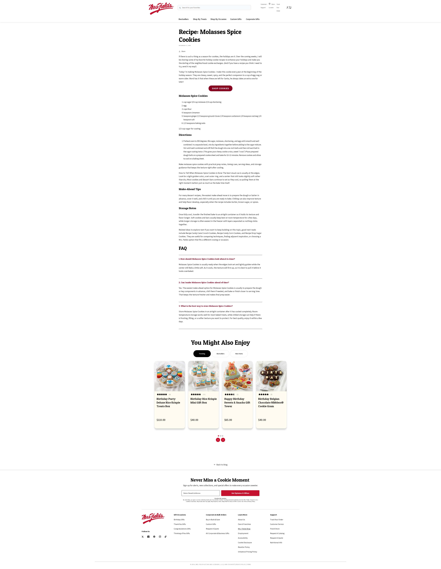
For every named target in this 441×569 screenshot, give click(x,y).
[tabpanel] (170, 394)
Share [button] (183, 51)
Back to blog (222, 464)
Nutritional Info (276, 542)
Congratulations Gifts (182, 529)
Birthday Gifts (179, 519)
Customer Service (277, 524)
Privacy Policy (241, 564)
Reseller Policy (244, 547)
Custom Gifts (211, 524)
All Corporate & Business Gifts (217, 533)
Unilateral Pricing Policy (247, 552)
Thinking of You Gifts (182, 533)
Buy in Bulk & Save (213, 519)
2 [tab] (220, 435)
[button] (199, 19)
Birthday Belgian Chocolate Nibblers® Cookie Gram (271, 402)
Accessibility (243, 538)
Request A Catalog (277, 533)
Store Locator (272, 5)
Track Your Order (278, 7)
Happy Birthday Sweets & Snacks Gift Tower (237, 402)
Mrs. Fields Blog (244, 529)
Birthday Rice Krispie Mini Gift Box (203, 400)
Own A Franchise (244, 524)
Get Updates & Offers (240, 493)
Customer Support (264, 5)
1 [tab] (218, 435)
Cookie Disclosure (245, 542)
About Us (241, 519)
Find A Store (275, 529)
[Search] (180, 7)
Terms (249, 564)
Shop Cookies (220, 88)
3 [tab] (222, 435)
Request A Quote (212, 529)
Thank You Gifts (180, 524)
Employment (243, 533)
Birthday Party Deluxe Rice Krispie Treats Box (168, 402)
